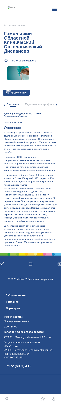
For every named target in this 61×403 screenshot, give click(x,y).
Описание (13, 104)
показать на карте (13, 122)
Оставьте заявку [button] (16, 92)
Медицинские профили (39, 104)
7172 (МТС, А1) (18, 366)
